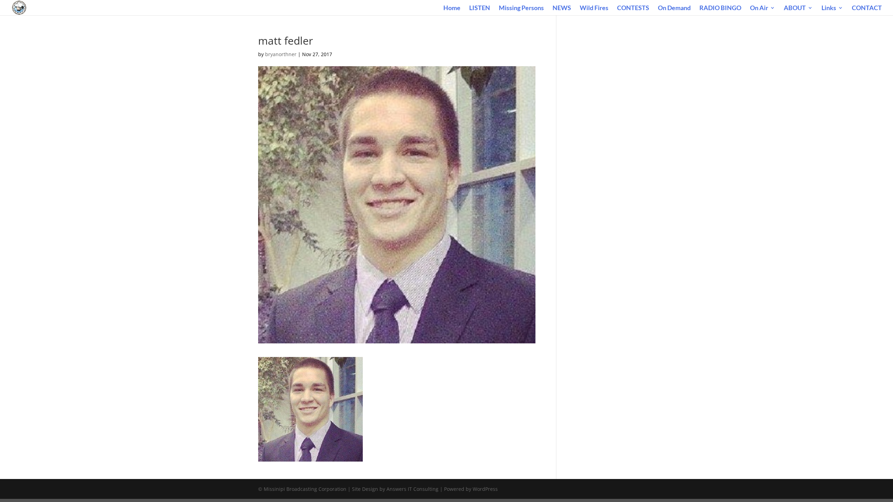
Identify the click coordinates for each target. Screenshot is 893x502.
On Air (759, 8)
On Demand (674, 8)
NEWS (562, 8)
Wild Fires (594, 8)
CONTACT (867, 8)
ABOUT (795, 8)
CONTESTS (633, 8)
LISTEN (479, 8)
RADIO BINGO (720, 8)
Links (828, 8)
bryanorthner (281, 54)
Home (451, 8)
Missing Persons (521, 8)
